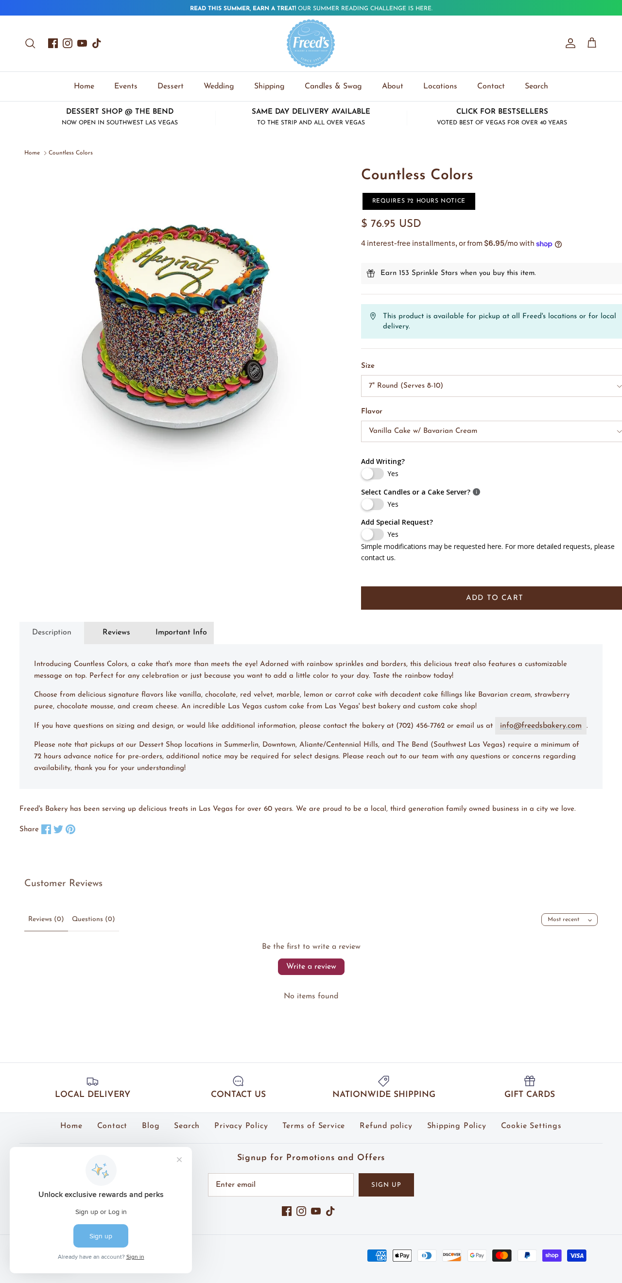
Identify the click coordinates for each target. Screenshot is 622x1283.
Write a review (311, 967)
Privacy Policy (241, 1126)
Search (536, 86)
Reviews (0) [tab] (46, 919)
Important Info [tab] (181, 632)
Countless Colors (71, 153)
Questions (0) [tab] (93, 919)
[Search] (30, 43)
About (392, 86)
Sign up (386, 1185)
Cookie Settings (531, 1126)
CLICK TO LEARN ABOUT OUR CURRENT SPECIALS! (311, 11)
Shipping (269, 86)
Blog (150, 1126)
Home (84, 86)
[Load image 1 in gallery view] (182, 324)
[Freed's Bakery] (311, 43)
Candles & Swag (333, 86)
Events (126, 86)
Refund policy (386, 1126)
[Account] (568, 43)
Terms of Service (313, 1126)
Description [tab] (51, 632)
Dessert (170, 86)
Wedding (219, 86)
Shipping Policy (456, 1126)
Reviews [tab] (116, 632)
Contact (491, 86)
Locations (440, 86)
